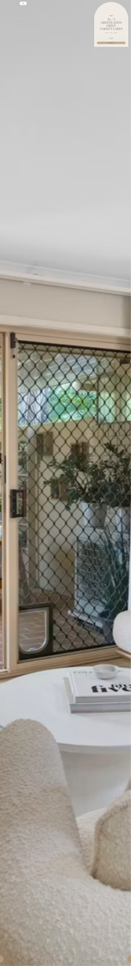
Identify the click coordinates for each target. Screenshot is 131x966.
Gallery (111, 38)
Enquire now (111, 42)
